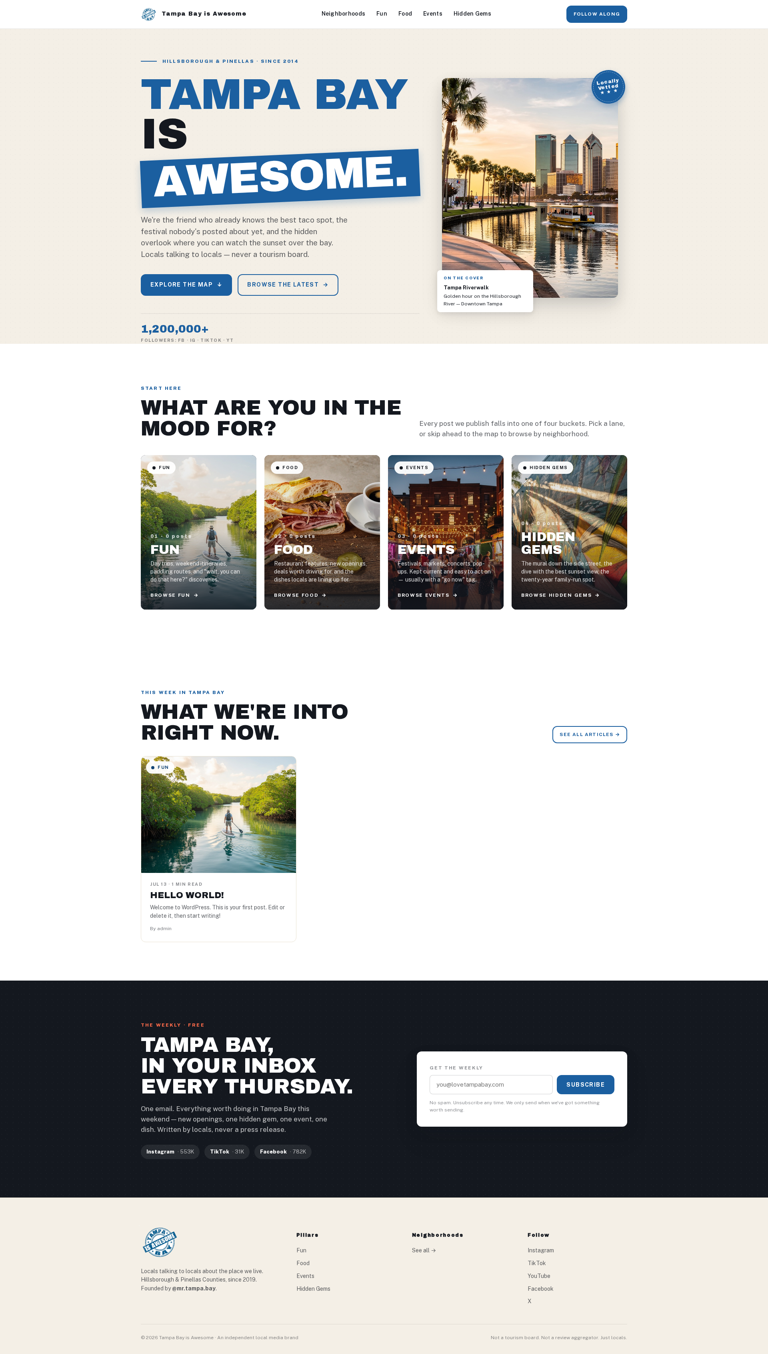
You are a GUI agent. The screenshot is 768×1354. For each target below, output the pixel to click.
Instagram (541, 1250)
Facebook (541, 1289)
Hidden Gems (472, 13)
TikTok (537, 1263)
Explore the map (186, 284)
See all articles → (590, 734)
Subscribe (585, 1084)
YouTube (539, 1276)
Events (432, 13)
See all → (424, 1250)
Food (405, 13)
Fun (381, 13)
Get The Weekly (456, 1068)
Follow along (597, 14)
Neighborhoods (344, 13)
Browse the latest (287, 284)
